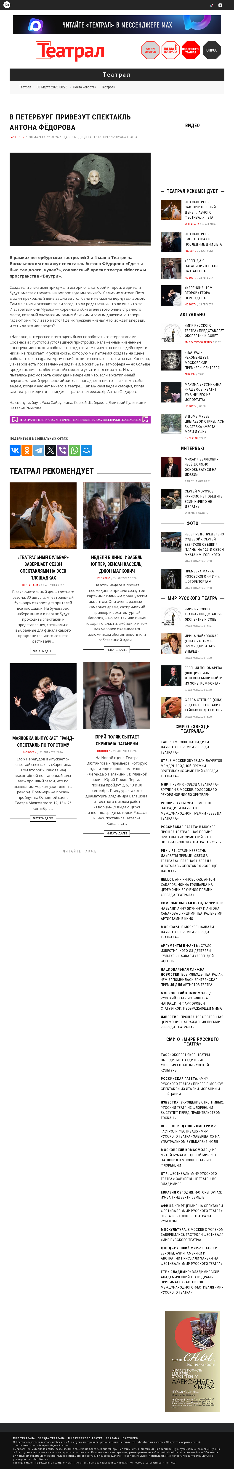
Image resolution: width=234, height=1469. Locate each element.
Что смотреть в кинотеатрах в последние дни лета (203, 239)
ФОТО (192, 523)
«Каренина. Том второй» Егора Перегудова (199, 293)
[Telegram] (38, 450)
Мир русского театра (198, 342)
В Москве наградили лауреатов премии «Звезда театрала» (185, 747)
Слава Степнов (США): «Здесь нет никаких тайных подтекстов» (204, 705)
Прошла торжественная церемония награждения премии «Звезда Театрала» (192, 1022)
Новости (103, 751)
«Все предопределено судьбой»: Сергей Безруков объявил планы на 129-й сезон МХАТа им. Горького (204, 544)
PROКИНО (103, 578)
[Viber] (62, 450)
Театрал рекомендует (192, 191)
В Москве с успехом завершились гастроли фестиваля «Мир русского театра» (192, 1235)
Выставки (191, 438)
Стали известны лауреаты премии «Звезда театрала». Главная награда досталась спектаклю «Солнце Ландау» (189, 861)
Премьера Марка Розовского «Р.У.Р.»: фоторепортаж (202, 576)
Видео (192, 125)
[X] (50, 450)
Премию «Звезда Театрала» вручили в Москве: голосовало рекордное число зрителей (190, 789)
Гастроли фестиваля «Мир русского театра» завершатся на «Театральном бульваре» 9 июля (190, 1136)
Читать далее (43, 651)
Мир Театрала (24, 1438)
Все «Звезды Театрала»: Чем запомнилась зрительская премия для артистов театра (192, 979)
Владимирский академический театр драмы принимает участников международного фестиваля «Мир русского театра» (192, 1282)
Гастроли (17, 137)
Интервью (192, 448)
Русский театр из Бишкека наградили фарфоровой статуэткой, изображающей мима (191, 1003)
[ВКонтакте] (15, 450)
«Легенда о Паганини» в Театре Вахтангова (202, 266)
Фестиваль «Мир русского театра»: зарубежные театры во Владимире (189, 1179)
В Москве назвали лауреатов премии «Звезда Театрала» (187, 932)
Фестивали (30, 585)
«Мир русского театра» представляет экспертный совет (204, 330)
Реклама (112, 1438)
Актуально (192, 314)
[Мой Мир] (86, 450)
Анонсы (190, 374)
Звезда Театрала (51, 1438)
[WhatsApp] (74, 450)
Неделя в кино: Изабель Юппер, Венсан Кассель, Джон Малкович (117, 564)
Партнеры (130, 1438)
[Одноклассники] (26, 450)
